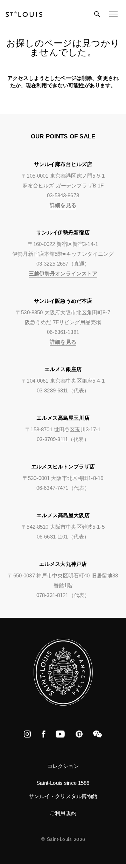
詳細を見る (63, 205)
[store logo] (24, 14)
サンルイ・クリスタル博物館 (63, 796)
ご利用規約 (63, 813)
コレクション (63, 766)
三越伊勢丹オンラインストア (63, 273)
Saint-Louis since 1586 (62, 783)
